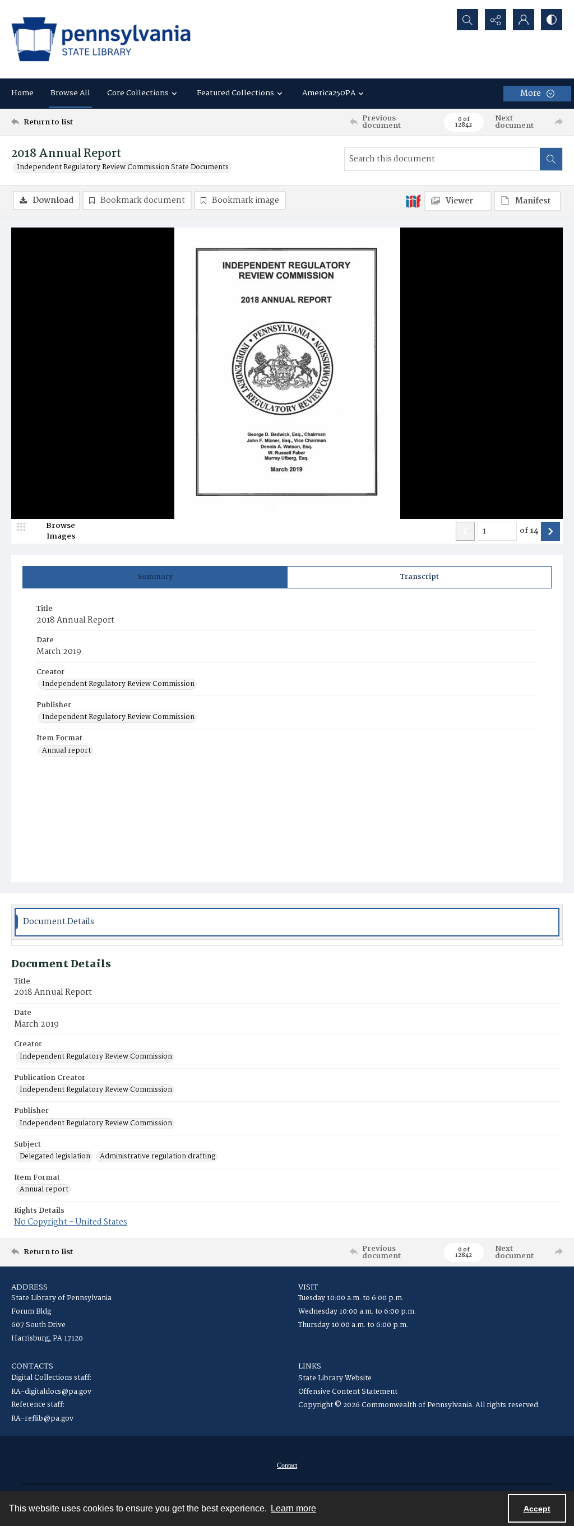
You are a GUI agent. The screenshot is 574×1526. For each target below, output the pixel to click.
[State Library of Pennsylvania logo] (101, 39)
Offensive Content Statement (347, 1392)
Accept (537, 1508)
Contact (287, 1465)
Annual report (66, 751)
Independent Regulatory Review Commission (118, 684)
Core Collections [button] (138, 93)
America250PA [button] (328, 93)
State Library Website (335, 1378)
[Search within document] (551, 159)
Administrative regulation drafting (157, 1156)
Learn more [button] (293, 1508)
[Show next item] (550, 531)
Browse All (70, 93)
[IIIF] (413, 200)
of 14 (529, 531)
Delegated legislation (55, 1156)
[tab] (155, 577)
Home (22, 93)
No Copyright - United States (70, 1222)
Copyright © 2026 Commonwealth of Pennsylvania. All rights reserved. (419, 1405)
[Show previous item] (465, 531)
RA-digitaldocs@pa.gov (51, 1392)
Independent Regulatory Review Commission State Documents (123, 167)
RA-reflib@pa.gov (42, 1419)
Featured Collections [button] (235, 93)
